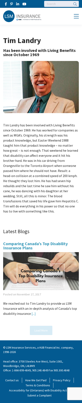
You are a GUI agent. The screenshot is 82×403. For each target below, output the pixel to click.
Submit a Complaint (39, 395)
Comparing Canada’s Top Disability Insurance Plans (35, 245)
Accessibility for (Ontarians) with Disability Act (38, 390)
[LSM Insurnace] (22, 16)
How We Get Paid (35, 380)
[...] (33, 313)
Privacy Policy (61, 380)
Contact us (12, 380)
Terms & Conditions (38, 385)
